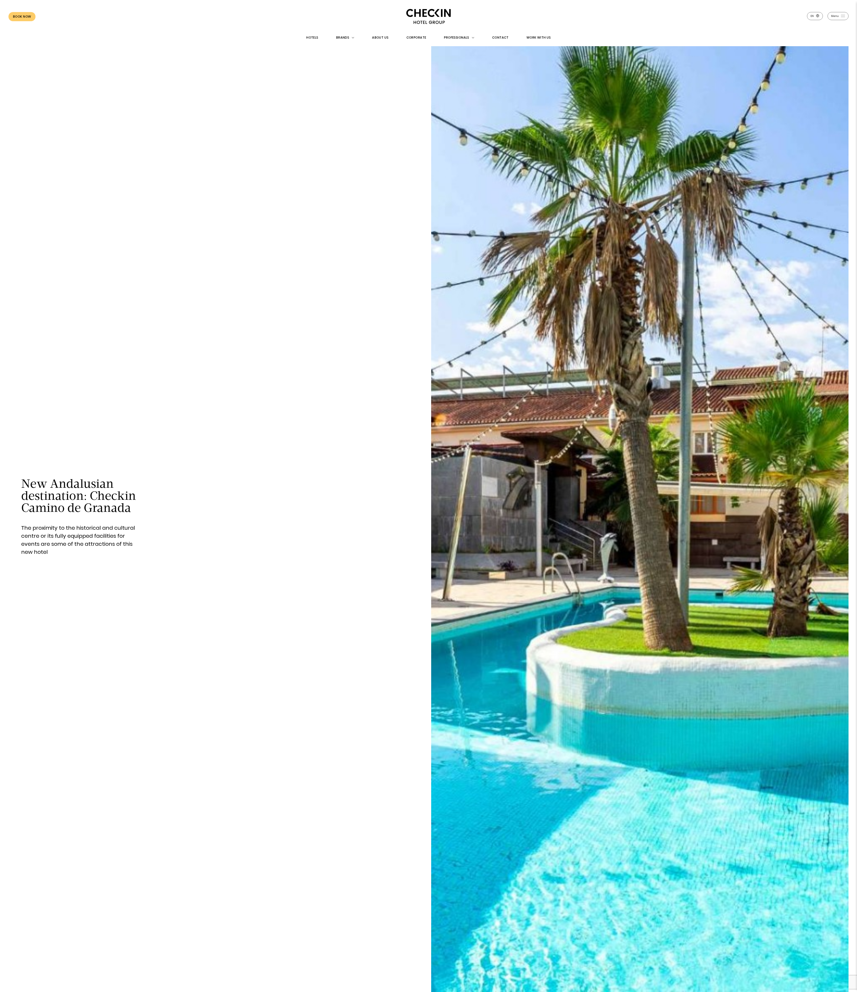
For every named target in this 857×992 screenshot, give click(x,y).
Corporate (416, 37)
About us (380, 37)
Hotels (312, 37)
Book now (22, 16)
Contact (500, 37)
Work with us (538, 37)
